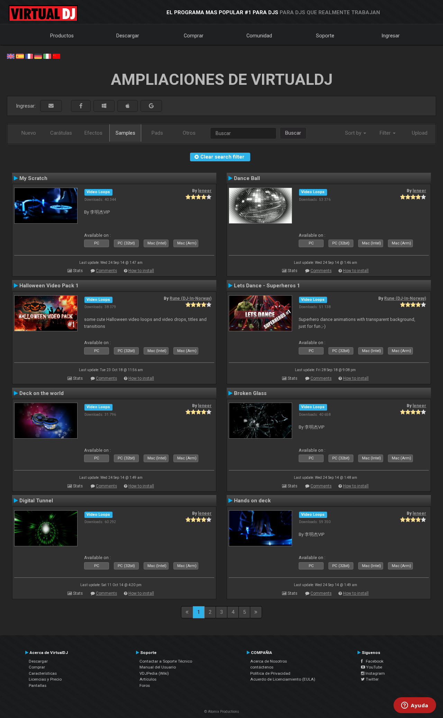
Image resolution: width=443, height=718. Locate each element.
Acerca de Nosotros (268, 661)
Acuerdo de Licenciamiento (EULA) (282, 679)
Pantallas (37, 685)
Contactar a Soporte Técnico (165, 661)
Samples (125, 133)
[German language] (38, 56)
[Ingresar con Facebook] (81, 106)
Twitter (372, 679)
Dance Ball (247, 178)
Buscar (293, 133)
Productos (62, 35)
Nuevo (28, 133)
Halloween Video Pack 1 (49, 285)
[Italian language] (47, 56)
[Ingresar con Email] (51, 106)
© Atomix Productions (221, 711)
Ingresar (391, 35)
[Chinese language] (56, 56)
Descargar (127, 35)
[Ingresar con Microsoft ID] (104, 106)
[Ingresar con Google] (151, 106)
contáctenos (261, 667)
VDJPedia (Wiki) (154, 673)
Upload (419, 133)
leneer (204, 190)
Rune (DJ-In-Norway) (190, 298)
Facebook (373, 661)
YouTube (373, 667)
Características (43, 673)
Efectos (93, 133)
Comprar (194, 35)
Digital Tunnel (36, 500)
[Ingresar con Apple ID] (127, 106)
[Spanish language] (20, 56)
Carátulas (61, 133)
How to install (141, 270)
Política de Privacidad (270, 673)
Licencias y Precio (45, 679)
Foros (144, 685)
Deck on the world (41, 393)
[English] (11, 56)
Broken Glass (250, 393)
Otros (189, 133)
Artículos (147, 679)
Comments (106, 270)
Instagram (374, 673)
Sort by (354, 133)
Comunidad (259, 35)
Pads (157, 133)
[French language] (29, 56)
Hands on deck (252, 500)
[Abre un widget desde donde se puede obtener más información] (415, 706)
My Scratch (33, 178)
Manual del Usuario (157, 667)
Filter (386, 133)
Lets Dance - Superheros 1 (267, 285)
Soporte (325, 35)
